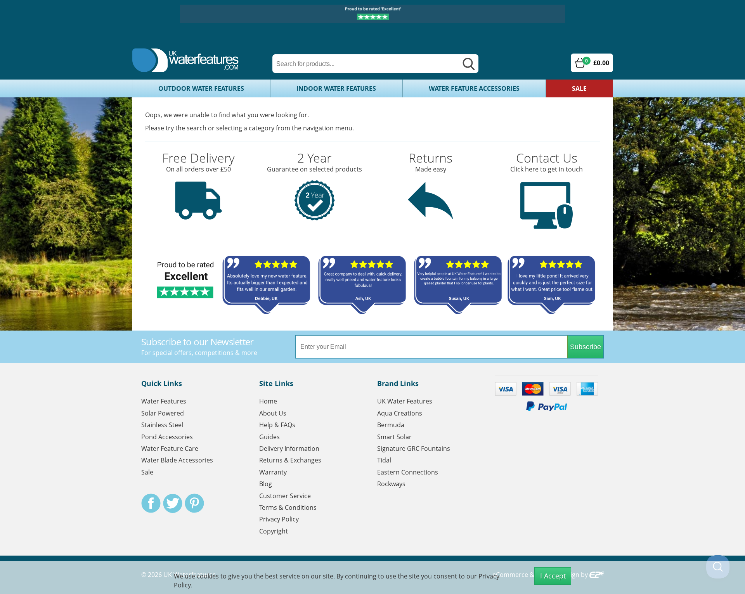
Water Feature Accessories (474, 88)
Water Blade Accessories (177, 460)
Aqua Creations (399, 413)
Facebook (151, 503)
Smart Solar (394, 437)
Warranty (273, 472)
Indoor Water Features (336, 88)
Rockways (391, 484)
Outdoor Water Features (201, 88)
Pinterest (194, 503)
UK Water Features (404, 401)
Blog (265, 484)
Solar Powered (162, 413)
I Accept (553, 575)
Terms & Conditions (288, 507)
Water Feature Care (169, 448)
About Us (272, 413)
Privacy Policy (279, 519)
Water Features (163, 401)
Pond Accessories (167, 437)
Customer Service (285, 496)
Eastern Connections (407, 472)
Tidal (384, 460)
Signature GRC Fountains (413, 448)
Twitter (172, 503)
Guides (269, 437)
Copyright (273, 531)
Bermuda (390, 425)
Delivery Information (289, 448)
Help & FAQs (277, 425)
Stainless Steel (162, 425)
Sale (579, 88)
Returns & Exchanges (290, 460)
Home (268, 401)
